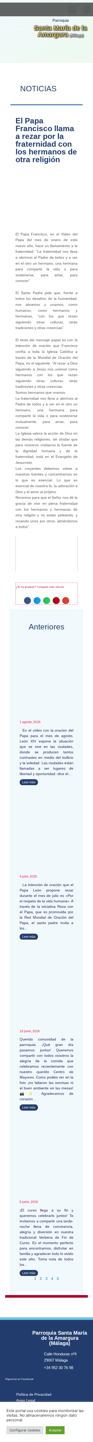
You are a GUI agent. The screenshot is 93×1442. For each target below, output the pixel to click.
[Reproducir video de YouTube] (47, 553)
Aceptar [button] (55, 1430)
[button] (86, 9)
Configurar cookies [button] (25, 1430)
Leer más (28, 782)
